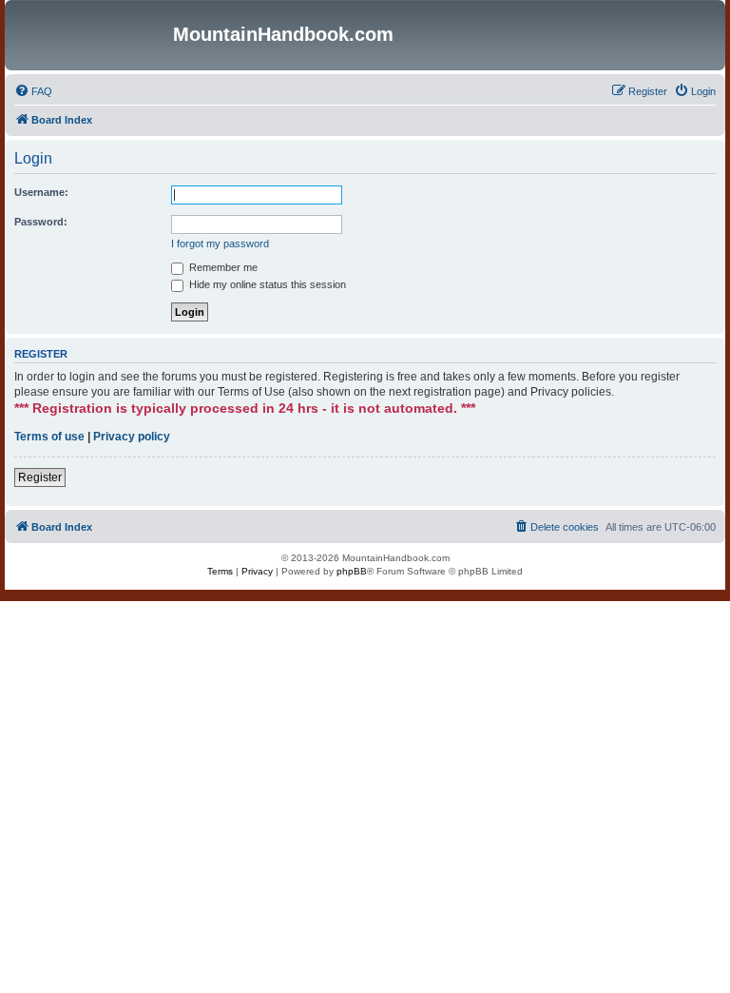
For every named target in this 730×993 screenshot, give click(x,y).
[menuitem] (33, 91)
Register (40, 477)
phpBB (351, 571)
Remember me (222, 267)
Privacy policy (131, 436)
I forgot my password (220, 243)
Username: (41, 192)
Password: (40, 221)
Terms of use (49, 436)
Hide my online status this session (266, 284)
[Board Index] (91, 35)
